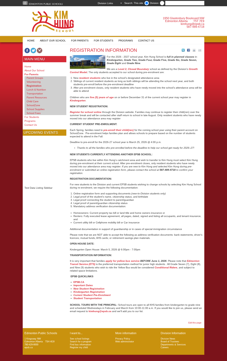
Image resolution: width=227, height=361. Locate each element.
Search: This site (133, 3)
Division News (168, 338)
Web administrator (124, 341)
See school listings (79, 338)
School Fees (34, 113)
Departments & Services (173, 344)
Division (154, 3)
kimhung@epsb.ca (192, 23)
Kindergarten (78, 100)
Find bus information (80, 344)
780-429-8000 (31, 344)
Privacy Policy (122, 338)
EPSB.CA (78, 282)
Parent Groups (35, 77)
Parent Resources (37, 97)
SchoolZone (33, 105)
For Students (103, 40)
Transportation (35, 93)
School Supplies (36, 109)
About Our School (53, 40)
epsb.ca (28, 347)
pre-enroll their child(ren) (118, 130)
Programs (125, 40)
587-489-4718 (195, 26)
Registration (34, 85)
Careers (165, 347)
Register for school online (85, 112)
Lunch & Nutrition (36, 89)
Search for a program (81, 341)
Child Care (32, 101)
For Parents (79, 40)
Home (31, 40)
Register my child (79, 347)
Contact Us (146, 40)
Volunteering (34, 81)
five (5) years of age (102, 97)
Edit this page (195, 323)
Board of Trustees (170, 341)
